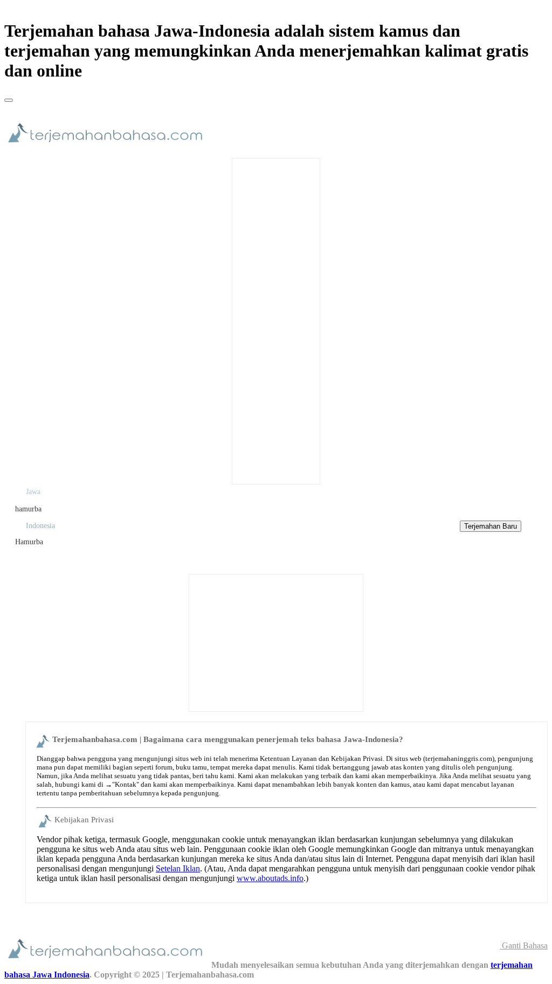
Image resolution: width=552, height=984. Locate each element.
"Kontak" (125, 784)
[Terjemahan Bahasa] (107, 147)
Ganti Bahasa (524, 945)
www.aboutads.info (270, 878)
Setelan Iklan (178, 868)
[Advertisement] (276, 320)
